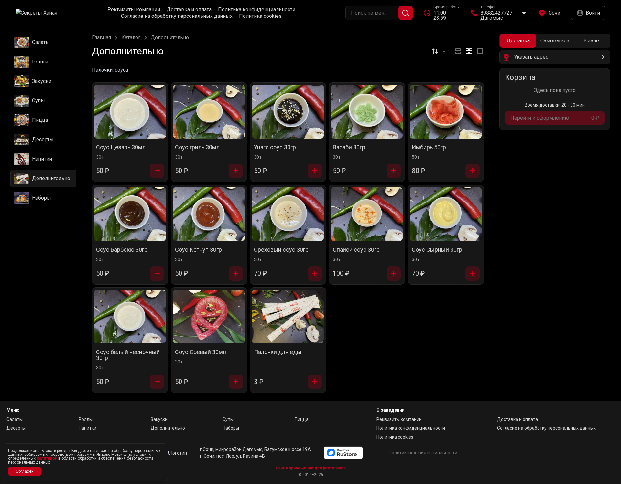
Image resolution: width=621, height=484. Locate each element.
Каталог (130, 37)
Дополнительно (168, 428)
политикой (47, 458)
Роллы (86, 419)
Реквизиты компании (133, 9)
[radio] (458, 51)
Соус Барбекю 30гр (121, 250)
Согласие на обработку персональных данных (177, 16)
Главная (101, 37)
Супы (228, 419)
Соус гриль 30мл (197, 147)
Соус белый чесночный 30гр (128, 355)
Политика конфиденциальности (256, 9)
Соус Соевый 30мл (200, 352)
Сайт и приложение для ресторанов (311, 468)
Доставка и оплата (189, 9)
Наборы (231, 428)
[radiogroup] (469, 51)
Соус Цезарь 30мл (121, 147)
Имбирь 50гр (429, 147)
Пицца (302, 419)
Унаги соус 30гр (275, 147)
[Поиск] (405, 13)
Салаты (14, 419)
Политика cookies (260, 16)
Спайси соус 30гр (356, 250)
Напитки (87, 428)
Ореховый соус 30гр (281, 250)
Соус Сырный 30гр (437, 250)
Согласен (25, 471)
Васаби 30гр (349, 147)
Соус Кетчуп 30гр (198, 250)
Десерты (16, 428)
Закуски (159, 419)
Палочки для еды (277, 352)
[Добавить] (157, 171)
